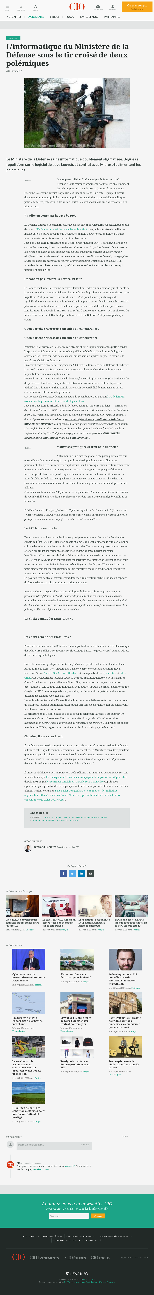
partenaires (112, 16)
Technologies (18, 1031)
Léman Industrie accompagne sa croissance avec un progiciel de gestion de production (26, 1067)
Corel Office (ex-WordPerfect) (61, 673)
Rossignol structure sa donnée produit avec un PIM (75, 1064)
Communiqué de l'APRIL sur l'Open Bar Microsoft (55, 820)
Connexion (112, 9)
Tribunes (39, 984)
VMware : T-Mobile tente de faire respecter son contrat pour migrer (75, 1021)
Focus (70, 16)
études (54, 16)
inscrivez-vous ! (41, 1169)
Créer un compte (137, 7)
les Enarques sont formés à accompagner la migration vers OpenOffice (86, 777)
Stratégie (13, 38)
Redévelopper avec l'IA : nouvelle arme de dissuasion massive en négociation (124, 979)
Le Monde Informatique (74, 1282)
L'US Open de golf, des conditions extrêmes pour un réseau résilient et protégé (28, 1112)
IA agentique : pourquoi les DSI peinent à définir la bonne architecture (94, 922)
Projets (86, 981)
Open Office (109, 673)
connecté (70, 1166)
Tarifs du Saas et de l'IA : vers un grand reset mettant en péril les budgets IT (131, 922)
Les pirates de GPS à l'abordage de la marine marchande (27, 1021)
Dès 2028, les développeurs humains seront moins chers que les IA (22, 922)
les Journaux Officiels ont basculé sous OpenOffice (75, 781)
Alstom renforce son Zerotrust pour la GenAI (75, 976)
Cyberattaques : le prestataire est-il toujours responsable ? (28, 977)
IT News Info (89, 1279)
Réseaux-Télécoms (107, 1282)
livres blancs (89, 16)
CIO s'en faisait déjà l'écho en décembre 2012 (61, 229)
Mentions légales (52, 1236)
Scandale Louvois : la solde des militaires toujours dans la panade (75, 817)
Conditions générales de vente (115, 1236)
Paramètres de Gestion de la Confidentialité (77, 1240)
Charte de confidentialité (80, 1236)
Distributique (92, 1282)
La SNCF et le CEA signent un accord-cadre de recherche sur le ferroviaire (58, 922)
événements (36, 16)
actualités (14, 16)
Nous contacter (30, 1236)
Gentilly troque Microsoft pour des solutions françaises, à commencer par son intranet (125, 1022)
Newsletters (98, 9)
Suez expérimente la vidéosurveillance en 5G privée (124, 1064)
